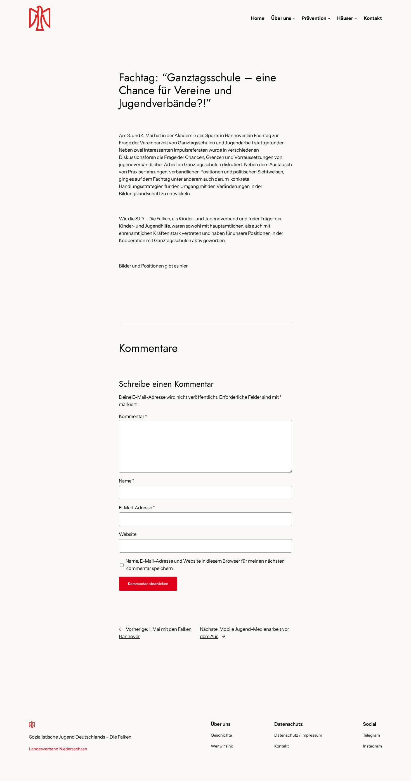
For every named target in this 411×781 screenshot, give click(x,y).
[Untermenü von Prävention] (329, 18)
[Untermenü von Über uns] (293, 18)
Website (127, 534)
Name (126, 481)
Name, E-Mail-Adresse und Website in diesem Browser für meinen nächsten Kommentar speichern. (205, 564)
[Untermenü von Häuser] (355, 18)
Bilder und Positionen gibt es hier (153, 266)
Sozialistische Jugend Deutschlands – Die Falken (80, 737)
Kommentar (133, 416)
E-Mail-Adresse (137, 507)
